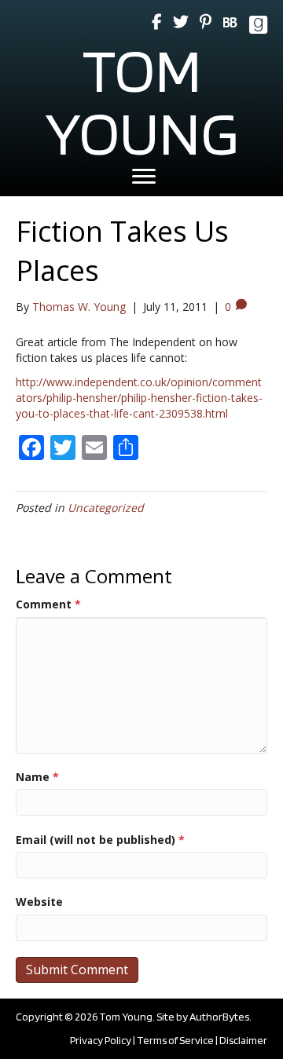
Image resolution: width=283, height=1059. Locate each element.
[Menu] (144, 176)
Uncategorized (106, 507)
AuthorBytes (219, 1016)
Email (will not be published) (100, 839)
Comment (48, 604)
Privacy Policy (100, 1040)
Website (39, 901)
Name (37, 776)
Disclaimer (243, 1040)
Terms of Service (175, 1040)
